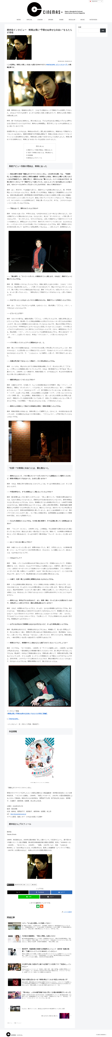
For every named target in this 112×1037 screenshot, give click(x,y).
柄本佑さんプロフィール (35, 158)
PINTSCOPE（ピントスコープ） (57, 64)
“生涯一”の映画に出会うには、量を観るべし (40, 152)
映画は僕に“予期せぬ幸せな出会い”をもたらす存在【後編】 (28, 713)
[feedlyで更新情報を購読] (38, 906)
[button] (50, 897)
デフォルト (11, 884)
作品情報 (30, 155)
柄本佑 (34, 884)
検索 (79, 27)
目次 (37, 146)
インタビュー (28, 884)
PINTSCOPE (19, 884)
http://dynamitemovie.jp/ (18, 814)
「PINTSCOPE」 (13, 719)
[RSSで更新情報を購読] (41, 906)
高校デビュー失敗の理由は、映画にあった (40, 150)
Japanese (94, 1)
